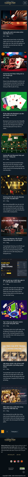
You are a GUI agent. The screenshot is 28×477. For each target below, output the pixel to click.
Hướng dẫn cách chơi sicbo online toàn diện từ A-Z (13, 33)
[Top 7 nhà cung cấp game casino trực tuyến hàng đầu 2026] (14, 310)
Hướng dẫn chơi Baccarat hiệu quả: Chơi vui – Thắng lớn (13, 156)
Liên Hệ (18, 454)
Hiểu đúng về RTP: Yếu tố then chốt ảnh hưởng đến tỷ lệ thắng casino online (13, 365)
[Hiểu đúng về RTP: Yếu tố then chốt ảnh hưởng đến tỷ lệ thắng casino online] (14, 351)
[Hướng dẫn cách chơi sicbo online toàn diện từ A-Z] (14, 20)
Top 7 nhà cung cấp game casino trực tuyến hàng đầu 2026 (13, 322)
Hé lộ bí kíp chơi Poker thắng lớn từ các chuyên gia (13, 74)
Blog (8, 36)
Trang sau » (14, 431)
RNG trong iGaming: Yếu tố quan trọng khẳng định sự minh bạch (12, 239)
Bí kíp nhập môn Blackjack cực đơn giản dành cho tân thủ (13, 114)
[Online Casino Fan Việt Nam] (10, 3)
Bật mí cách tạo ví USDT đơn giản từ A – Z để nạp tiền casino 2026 (14, 281)
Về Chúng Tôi (11, 454)
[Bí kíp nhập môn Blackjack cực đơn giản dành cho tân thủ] (14, 101)
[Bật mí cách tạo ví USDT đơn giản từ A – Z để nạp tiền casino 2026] (14, 268)
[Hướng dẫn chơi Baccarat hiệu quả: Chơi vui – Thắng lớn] (14, 143)
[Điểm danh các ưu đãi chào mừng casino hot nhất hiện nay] (14, 395)
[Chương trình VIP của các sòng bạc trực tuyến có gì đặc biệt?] (14, 185)
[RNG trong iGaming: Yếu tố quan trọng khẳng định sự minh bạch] (14, 226)
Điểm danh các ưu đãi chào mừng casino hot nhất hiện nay (13, 407)
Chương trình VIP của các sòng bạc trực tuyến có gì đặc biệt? (13, 197)
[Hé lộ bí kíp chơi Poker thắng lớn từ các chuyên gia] (14, 61)
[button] (25, 3)
